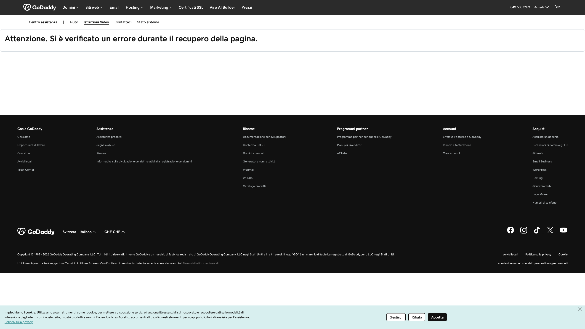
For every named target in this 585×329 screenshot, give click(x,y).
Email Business (542, 161)
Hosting (537, 177)
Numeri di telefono (544, 202)
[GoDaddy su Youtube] (563, 233)
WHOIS (248, 177)
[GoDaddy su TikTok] (537, 233)
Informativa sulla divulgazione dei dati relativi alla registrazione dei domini (144, 161)
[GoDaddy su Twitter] (550, 233)
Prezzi (247, 7)
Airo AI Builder (222, 7)
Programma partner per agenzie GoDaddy (364, 136)
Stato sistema (148, 22)
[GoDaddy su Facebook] (510, 233)
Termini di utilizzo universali (200, 263)
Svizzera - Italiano (77, 231)
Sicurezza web (541, 186)
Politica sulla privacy (538, 254)
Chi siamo (23, 136)
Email (114, 7)
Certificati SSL (191, 7)
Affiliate (342, 153)
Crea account (451, 153)
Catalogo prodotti (254, 186)
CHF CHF (112, 231)
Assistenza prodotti (109, 136)
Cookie (563, 254)
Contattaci (123, 22)
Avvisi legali (24, 161)
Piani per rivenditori (349, 144)
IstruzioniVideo (96, 22)
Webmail (248, 169)
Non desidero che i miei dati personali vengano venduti (532, 263)
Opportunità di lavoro (31, 144)
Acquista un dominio (545, 136)
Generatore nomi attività (259, 161)
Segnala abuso (105, 144)
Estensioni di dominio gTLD (550, 144)
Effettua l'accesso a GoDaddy (462, 136)
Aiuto (73, 22)
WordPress (539, 169)
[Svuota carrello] (557, 7)
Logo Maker (540, 194)
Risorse (101, 153)
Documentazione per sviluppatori (264, 136)
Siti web (537, 153)
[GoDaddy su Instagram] (524, 233)
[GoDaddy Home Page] (36, 232)
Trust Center (25, 169)
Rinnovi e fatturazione (457, 144)
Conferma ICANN (254, 144)
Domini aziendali (253, 153)
